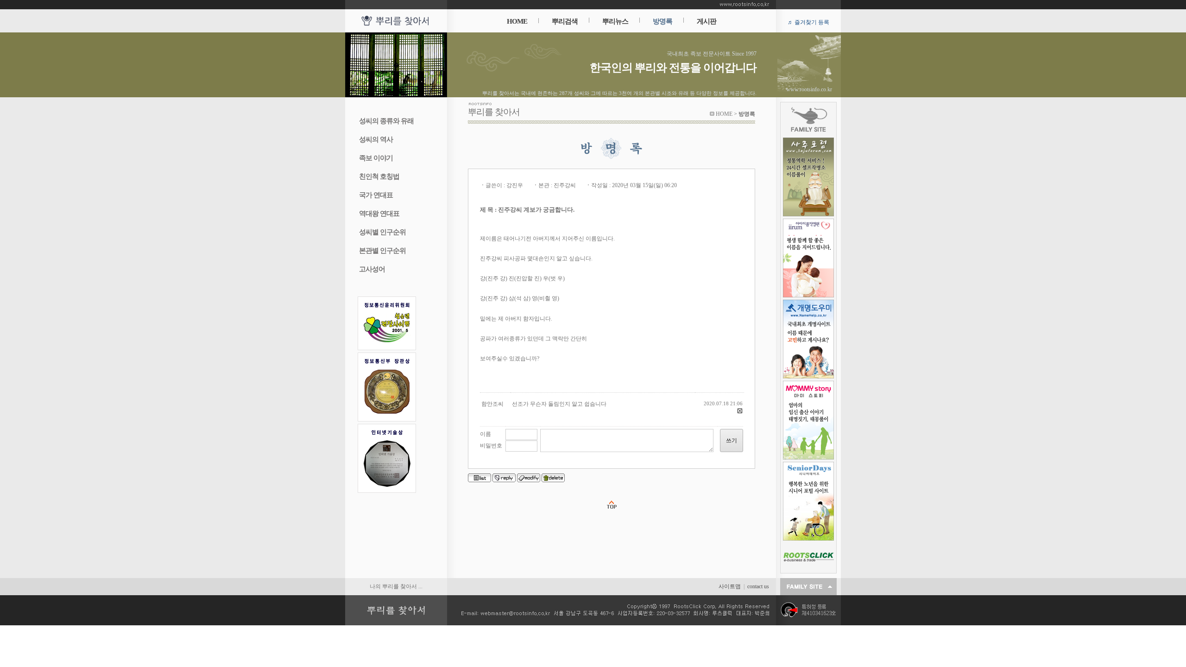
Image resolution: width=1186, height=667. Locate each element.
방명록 (662, 21)
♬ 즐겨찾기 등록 (808, 22)
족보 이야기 (376, 158)
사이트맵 (730, 586)
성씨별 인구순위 (382, 232)
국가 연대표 (376, 195)
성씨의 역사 (376, 139)
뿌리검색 (565, 21)
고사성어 (372, 269)
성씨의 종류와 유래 (386, 121)
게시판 (706, 21)
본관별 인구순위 (382, 250)
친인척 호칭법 (379, 176)
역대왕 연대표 (379, 213)
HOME (517, 21)
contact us (758, 586)
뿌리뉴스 (615, 21)
